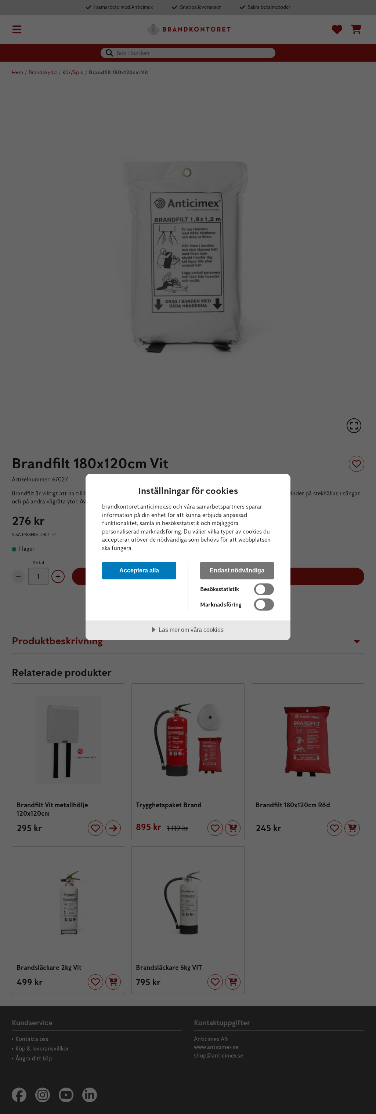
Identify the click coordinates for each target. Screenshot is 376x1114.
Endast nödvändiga (237, 570)
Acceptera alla (139, 570)
